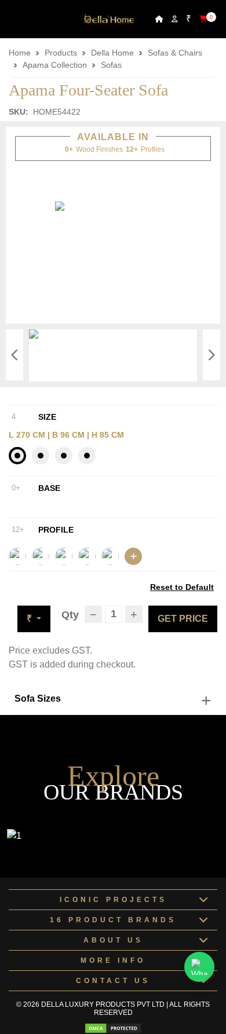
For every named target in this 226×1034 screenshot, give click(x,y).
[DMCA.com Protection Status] (113, 1028)
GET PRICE (183, 619)
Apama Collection (55, 64)
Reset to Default (182, 587)
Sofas (111, 64)
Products (61, 52)
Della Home (112, 52)
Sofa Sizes (37, 698)
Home (20, 52)
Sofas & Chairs (175, 52)
